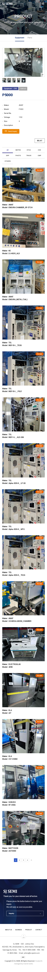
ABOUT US (8, 930)
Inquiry (11, 913)
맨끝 (31, 860)
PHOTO (18, 155)
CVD (39, 150)
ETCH (29, 150)
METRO (18, 150)
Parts (30, 38)
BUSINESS (18, 930)
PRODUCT (28, 930)
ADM (23, 957)
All (8, 150)
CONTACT (38, 930)
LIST (40, 141)
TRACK (28, 155)
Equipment (19, 38)
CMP (39, 155)
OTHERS (8, 161)
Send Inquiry (12, 131)
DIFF (7, 155)
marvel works (28, 964)
